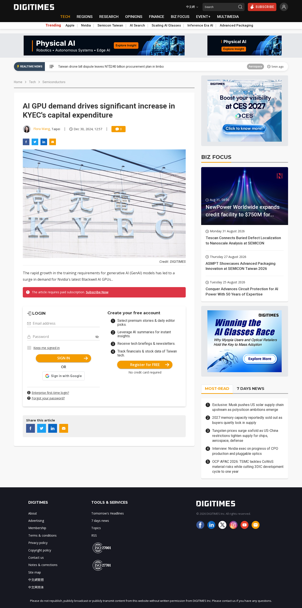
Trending (53, 25)
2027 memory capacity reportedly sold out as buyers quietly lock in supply (247, 420)
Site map (34, 572)
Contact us (36, 557)
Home (18, 82)
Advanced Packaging (236, 25)
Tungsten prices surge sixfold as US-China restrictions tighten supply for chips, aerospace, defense (245, 436)
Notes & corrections (42, 565)
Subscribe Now (97, 292)
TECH (65, 16)
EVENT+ (203, 16)
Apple (70, 25)
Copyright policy (39, 550)
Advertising (36, 520)
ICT (260, 66)
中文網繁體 (36, 580)
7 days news (100, 520)
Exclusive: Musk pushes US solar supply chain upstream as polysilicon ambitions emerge (248, 407)
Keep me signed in (46, 348)
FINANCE (156, 16)
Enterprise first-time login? (50, 393)
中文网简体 (36, 587)
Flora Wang (41, 129)
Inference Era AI (200, 25)
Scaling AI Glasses (166, 25)
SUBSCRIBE (265, 7)
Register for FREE (145, 364)
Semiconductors (53, 82)
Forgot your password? (48, 398)
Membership (37, 528)
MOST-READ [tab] (217, 388)
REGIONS (85, 16)
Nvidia (86, 25)
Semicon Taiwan (110, 25)
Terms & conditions (42, 535)
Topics (96, 528)
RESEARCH (109, 16)
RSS (94, 535)
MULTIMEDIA (228, 16)
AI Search (137, 25)
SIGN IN (63, 358)
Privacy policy (38, 543)
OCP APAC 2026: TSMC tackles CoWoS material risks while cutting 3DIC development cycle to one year (247, 466)
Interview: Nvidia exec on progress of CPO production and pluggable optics (245, 451)
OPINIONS (133, 16)
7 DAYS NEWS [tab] (250, 388)
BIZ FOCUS (180, 16)
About (32, 513)
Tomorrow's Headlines (107, 513)
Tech (32, 82)
